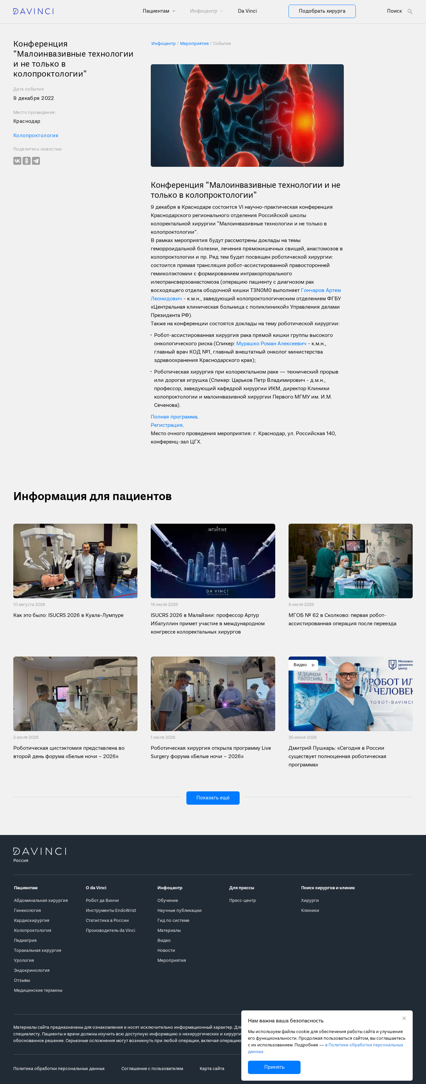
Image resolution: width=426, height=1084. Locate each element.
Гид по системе (173, 921)
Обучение (167, 901)
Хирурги (310, 901)
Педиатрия (25, 941)
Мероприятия (171, 960)
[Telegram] (36, 161)
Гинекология (27, 911)
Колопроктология (35, 135)
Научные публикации (179, 911)
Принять (274, 1067)
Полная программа (174, 417)
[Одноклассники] (27, 161)
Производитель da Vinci (110, 931)
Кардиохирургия (31, 921)
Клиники (310, 911)
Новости (166, 950)
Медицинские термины (38, 990)
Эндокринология (32, 970)
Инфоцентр (204, 11)
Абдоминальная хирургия (41, 901)
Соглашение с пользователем (152, 1069)
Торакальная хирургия (37, 950)
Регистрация (167, 425)
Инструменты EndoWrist (111, 911)
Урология (24, 960)
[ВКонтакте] (17, 161)
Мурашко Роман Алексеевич (271, 344)
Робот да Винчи (102, 901)
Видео (164, 941)
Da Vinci (247, 11)
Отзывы (22, 980)
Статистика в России (107, 921)
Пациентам (157, 11)
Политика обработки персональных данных (59, 1069)
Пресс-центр (242, 901)
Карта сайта (212, 1069)
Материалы (169, 931)
